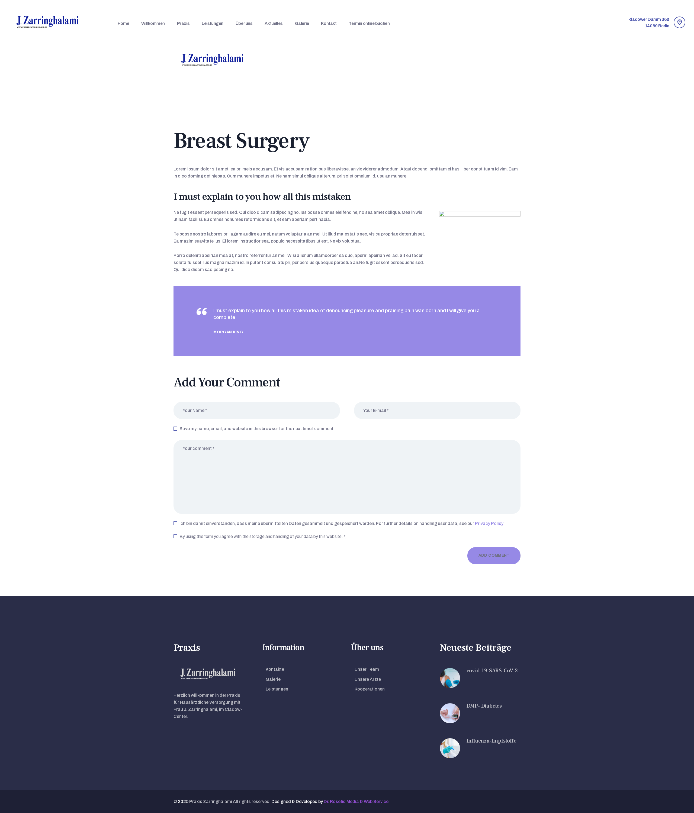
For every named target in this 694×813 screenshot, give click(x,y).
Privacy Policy (489, 523)
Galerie (273, 679)
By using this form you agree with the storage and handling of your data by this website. (262, 536)
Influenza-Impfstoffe (491, 741)
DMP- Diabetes (484, 706)
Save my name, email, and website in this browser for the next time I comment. (257, 428)
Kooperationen (370, 689)
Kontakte (275, 669)
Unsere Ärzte (368, 679)
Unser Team (367, 669)
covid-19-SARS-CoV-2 (492, 670)
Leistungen (277, 689)
